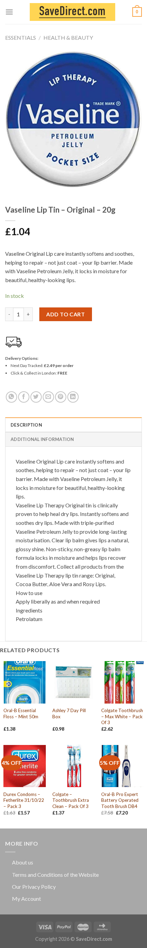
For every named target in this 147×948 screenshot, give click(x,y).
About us (22, 862)
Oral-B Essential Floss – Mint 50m (20, 713)
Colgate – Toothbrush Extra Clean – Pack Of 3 (70, 800)
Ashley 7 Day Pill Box (69, 713)
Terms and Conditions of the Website (55, 874)
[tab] (73, 424)
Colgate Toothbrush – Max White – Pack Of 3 (122, 716)
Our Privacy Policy (34, 886)
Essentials (20, 37)
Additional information (42, 439)
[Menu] (9, 11)
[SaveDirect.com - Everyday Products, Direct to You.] (72, 12)
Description (26, 425)
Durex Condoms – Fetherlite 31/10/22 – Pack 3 (23, 800)
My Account (26, 898)
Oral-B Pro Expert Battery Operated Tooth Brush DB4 (119, 800)
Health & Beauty (68, 37)
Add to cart (65, 314)
